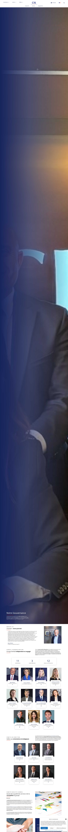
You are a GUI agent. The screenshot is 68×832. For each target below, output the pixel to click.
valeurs (17, 618)
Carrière (13, 2)
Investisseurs (5, 2)
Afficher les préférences (61, 828)
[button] (65, 819)
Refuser (51, 828)
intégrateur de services (13, 806)
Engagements (40, 5)
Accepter (44, 828)
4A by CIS (27, 808)
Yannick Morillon (53, 735)
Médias (20, 2)
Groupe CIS (27, 5)
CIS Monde (54, 2)
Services (33, 5)
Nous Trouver (60, 830)
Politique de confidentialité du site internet (51, 830)
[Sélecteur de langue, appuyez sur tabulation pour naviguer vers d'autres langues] (59, 2)
